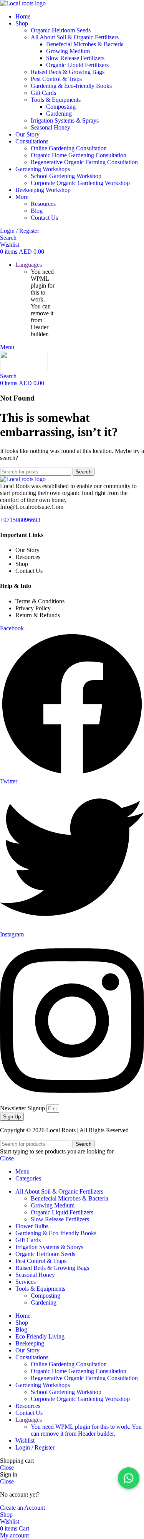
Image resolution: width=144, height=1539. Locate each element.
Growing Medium (68, 51)
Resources (43, 203)
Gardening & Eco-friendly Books (71, 86)
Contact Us (44, 217)
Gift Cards (43, 92)
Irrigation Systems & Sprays (65, 120)
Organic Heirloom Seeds (61, 30)
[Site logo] (23, 3)
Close (7, 1158)
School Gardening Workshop (66, 176)
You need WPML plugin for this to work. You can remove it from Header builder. (86, 1430)
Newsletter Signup (23, 1108)
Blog (37, 210)
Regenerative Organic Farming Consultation (84, 162)
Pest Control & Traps (56, 79)
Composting (61, 106)
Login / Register (35, 1447)
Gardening (59, 113)
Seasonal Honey (50, 127)
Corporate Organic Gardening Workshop (80, 183)
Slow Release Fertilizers (75, 58)
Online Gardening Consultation (69, 148)
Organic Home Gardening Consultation (78, 155)
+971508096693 (20, 520)
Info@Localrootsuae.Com (31, 506)
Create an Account (22, 1507)
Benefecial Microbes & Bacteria (85, 44)
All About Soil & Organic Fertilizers (75, 37)
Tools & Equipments (56, 99)
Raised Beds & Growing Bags (67, 72)
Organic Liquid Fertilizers (77, 65)
